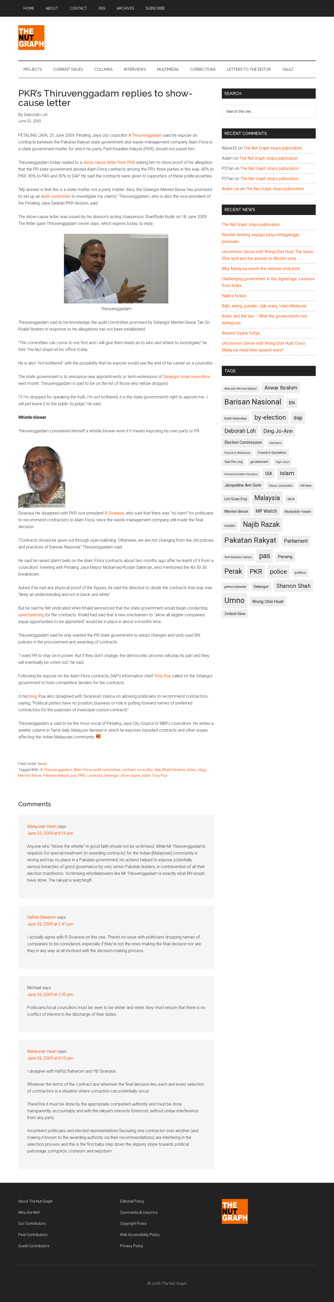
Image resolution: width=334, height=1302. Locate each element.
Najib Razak (261, 524)
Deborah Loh (240, 431)
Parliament (296, 541)
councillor (145, 770)
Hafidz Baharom (41, 917)
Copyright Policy (133, 1223)
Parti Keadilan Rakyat (238, 557)
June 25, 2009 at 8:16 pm (50, 833)
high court (282, 462)
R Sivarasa (114, 513)
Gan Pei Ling (233, 462)
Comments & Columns (139, 1212)
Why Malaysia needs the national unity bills (261, 268)
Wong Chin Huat (268, 601)
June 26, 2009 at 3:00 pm (50, 994)
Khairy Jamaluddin (281, 485)
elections (275, 443)
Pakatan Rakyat (56, 775)
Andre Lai (230, 188)
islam (287, 473)
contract (129, 770)
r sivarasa (95, 775)
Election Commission (243, 442)
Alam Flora (82, 770)
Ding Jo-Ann (278, 431)
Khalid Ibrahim (174, 770)
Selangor (111, 775)
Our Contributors (32, 1223)
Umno (234, 600)
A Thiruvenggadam (145, 135)
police (278, 571)
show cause (130, 775)
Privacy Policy (131, 1246)
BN (292, 402)
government (259, 462)
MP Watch (266, 511)
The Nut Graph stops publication (273, 148)
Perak (233, 571)
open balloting (31, 614)
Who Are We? (29, 1212)
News (42, 764)
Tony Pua (162, 675)
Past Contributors (32, 1235)
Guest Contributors (34, 1246)
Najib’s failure (234, 295)
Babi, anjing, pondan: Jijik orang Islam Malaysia (264, 305)
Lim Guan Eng (235, 499)
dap (157, 770)
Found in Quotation (272, 453)
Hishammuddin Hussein (241, 474)
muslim (229, 526)
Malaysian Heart (42, 826)
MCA (291, 499)
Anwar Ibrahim (280, 388)
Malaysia (267, 498)
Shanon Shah (293, 585)
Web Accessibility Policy (140, 1235)
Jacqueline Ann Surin (242, 485)
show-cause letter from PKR (109, 162)
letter (191, 770)
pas (74, 775)
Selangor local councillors (186, 376)
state (146, 775)
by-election (270, 417)
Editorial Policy (132, 1201)
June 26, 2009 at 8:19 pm (50, 1058)
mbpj (202, 770)
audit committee (55, 196)
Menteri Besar (29, 775)
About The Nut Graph (35, 1201)
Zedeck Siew (234, 614)
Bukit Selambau (235, 418)
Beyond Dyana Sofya (241, 333)
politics (300, 573)
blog (33, 696)
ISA (268, 473)
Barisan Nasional (252, 401)
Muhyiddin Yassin (298, 511)
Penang (285, 556)
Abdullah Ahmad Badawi (240, 388)
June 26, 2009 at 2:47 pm (50, 924)
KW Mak (306, 485)
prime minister (235, 587)
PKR (81, 775)
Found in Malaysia (237, 453)
